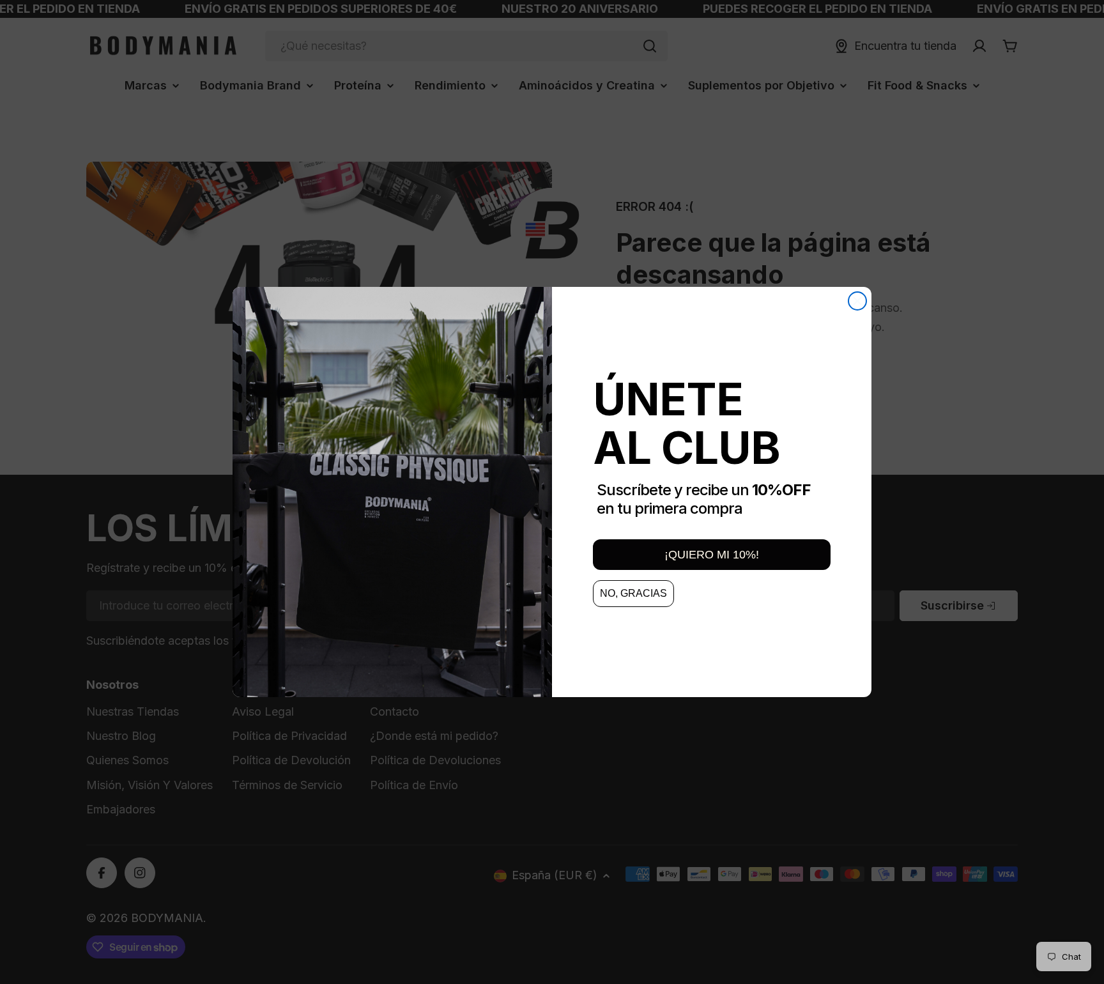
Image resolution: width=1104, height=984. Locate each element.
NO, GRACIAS (633, 593)
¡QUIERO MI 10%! (711, 554)
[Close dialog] (857, 301)
